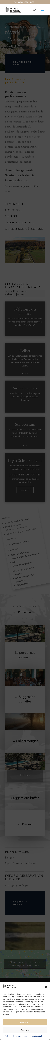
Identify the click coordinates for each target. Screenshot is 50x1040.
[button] (45, 987)
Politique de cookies (13, 1036)
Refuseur (25, 1030)
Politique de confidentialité (33, 1036)
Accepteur (25, 1022)
